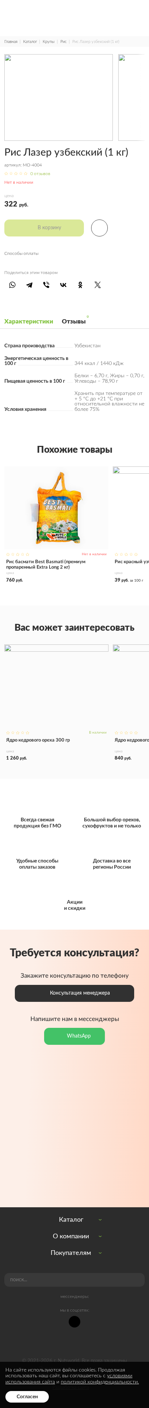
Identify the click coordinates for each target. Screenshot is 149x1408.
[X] (97, 284)
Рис (63, 42)
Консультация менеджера (80, 993)
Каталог (30, 42)
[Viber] (46, 284)
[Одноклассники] (80, 284)
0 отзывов (40, 173)
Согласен (27, 1396)
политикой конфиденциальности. (100, 1382)
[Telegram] (29, 284)
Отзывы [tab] (74, 320)
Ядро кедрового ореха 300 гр (56, 702)
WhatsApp (79, 1036)
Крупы (49, 42)
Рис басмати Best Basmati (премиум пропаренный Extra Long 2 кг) (56, 524)
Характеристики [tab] (28, 321)
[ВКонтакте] (63, 284)
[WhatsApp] (12, 284)
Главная (10, 42)
